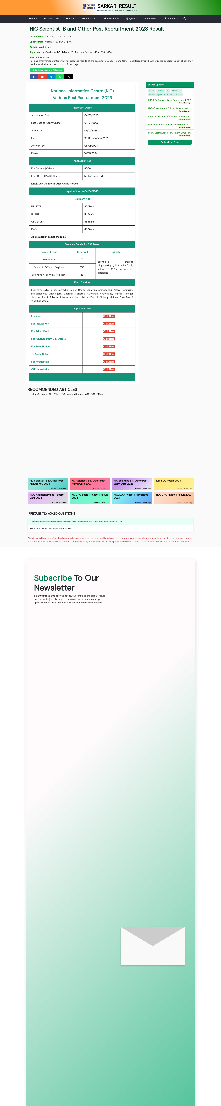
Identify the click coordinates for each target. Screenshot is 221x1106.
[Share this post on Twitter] (68, 76)
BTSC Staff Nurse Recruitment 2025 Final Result (173, 133)
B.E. (59, 52)
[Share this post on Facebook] (34, 76)
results (40, 52)
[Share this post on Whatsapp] (60, 76)
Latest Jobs (52, 18)
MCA (96, 52)
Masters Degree (83, 52)
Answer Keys (112, 18)
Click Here (109, 316)
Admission (151, 18)
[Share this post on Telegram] (51, 76)
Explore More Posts (170, 142)
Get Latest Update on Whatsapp (48, 70)
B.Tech (65, 52)
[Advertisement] (104, 436)
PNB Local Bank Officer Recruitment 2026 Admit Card (176, 125)
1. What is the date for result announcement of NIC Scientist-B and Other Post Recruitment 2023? (76, 521)
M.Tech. (110, 52)
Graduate (50, 52)
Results (72, 18)
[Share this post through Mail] (42, 76)
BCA (103, 52)
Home (34, 18)
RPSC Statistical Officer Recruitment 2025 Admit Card (177, 117)
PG (72, 52)
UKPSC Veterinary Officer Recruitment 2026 (171, 109)
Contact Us (172, 18)
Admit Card (91, 18)
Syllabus (132, 18)
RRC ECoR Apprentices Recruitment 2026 (170, 101)
